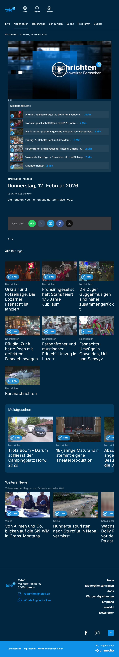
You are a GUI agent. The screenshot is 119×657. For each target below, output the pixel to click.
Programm (84, 23)
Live (7, 23)
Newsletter (106, 612)
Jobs (110, 591)
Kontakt (109, 607)
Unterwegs (38, 23)
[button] (41, 223)
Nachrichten (21, 23)
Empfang (108, 601)
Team (110, 580)
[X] (69, 223)
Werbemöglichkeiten (100, 596)
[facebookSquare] (86, 633)
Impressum (30, 648)
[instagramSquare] (97, 633)
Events (98, 23)
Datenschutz (14, 648)
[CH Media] (104, 650)
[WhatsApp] (32, 223)
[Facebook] (60, 223)
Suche (70, 23)
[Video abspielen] (59, 70)
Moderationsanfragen (99, 585)
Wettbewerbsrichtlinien (50, 648)
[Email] (50, 223)
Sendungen (56, 23)
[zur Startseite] (10, 9)
